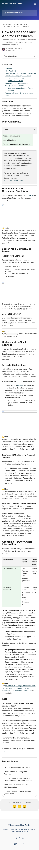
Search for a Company (16, 78)
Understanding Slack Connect (16, 83)
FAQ (6, 95)
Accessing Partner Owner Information (19, 93)
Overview (8, 68)
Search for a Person (15, 81)
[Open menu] (35, 3)
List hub (20, 385)
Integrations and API (21, 24)
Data (31, 195)
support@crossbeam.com (14, 180)
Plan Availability (11, 71)
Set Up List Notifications (14, 85)
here (3, 751)
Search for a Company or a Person (18, 76)
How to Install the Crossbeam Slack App (20, 73)
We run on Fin (20, 844)
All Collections (7, 24)
